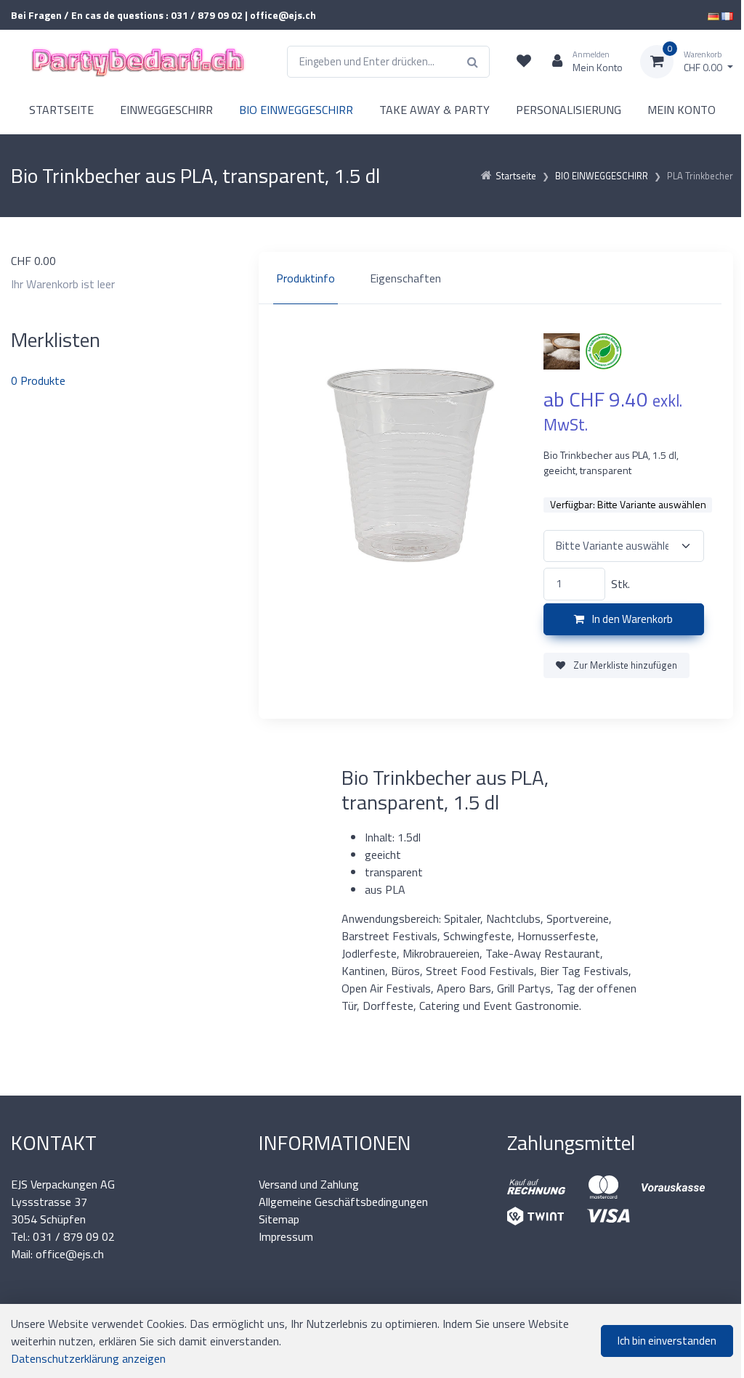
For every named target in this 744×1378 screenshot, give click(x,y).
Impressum (286, 1236)
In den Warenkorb (631, 619)
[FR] (727, 15)
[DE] (713, 15)
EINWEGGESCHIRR (166, 109)
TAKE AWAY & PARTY (434, 109)
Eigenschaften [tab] (405, 278)
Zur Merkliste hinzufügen (624, 665)
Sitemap (279, 1219)
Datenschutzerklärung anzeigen (88, 1358)
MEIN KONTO (681, 109)
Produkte (38, 380)
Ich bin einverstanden (667, 1340)
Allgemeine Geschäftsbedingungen (343, 1201)
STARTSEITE (61, 109)
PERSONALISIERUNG (568, 109)
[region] (496, 278)
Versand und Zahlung (309, 1184)
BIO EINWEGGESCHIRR (296, 109)
